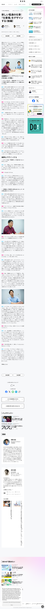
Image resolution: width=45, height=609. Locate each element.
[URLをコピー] (19, 392)
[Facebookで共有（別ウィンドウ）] (6, 392)
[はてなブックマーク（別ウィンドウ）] (16, 392)
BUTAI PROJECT (14, 52)
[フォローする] (23, 25)
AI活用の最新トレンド (32, 43)
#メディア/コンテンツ (5, 31)
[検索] (30, 4)
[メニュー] (42, 4)
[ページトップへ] (42, 606)
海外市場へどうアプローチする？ (34, 49)
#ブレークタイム (16, 31)
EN (42, 1)
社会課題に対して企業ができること (35, 52)
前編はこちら (5, 56)
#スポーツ (11, 31)
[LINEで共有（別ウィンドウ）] (13, 392)
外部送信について (28, 604)
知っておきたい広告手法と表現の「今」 (35, 39)
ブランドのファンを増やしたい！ (34, 46)
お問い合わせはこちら (40, 604)
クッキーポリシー (34, 604)
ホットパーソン (31, 87)
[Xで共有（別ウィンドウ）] (9, 392)
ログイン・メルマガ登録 (36, 4)
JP (41, 1)
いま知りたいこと (32, 36)
